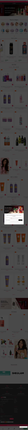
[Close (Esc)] (27, 1)
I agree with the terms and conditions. (14, 221)
